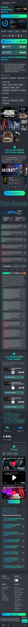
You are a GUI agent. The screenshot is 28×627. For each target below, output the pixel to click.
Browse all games (5, 597)
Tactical (15, 84)
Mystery (12, 87)
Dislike (25, 31)
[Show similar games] (19, 187)
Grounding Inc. (13, 2)
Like (18, 31)
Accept (24, 621)
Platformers (4, 594)
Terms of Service (18, 596)
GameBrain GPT (17, 608)
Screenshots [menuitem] (4, 78)
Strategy (20, 84)
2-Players (21, 100)
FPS (3, 592)
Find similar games (5, 599)
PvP (9, 100)
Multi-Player (6, 103)
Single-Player (14, 100)
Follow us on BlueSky (18, 594)
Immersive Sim (14, 90)
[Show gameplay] (15, 187)
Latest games (4, 588)
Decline (24, 617)
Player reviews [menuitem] (21, 78)
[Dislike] (11, 187)
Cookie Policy (17, 620)
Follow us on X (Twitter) (19, 592)
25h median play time (6, 3)
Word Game (6, 87)
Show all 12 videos (14, 501)
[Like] (8, 187)
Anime (17, 87)
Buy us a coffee (15, 614)
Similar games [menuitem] (12, 78)
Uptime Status (17, 610)
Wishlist (4, 31)
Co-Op (4, 100)
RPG (3, 590)
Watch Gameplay (14, 16)
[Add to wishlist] (4, 187)
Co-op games (4, 596)
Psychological (6, 90)
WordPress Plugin (18, 603)
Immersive (22, 90)
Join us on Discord (18, 590)
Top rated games (5, 587)
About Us (16, 587)
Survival (5, 84)
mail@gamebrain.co (5, 578)
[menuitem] (6, 266)
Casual (10, 84)
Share (11, 31)
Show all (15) (5, 93)
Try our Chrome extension (19, 588)
